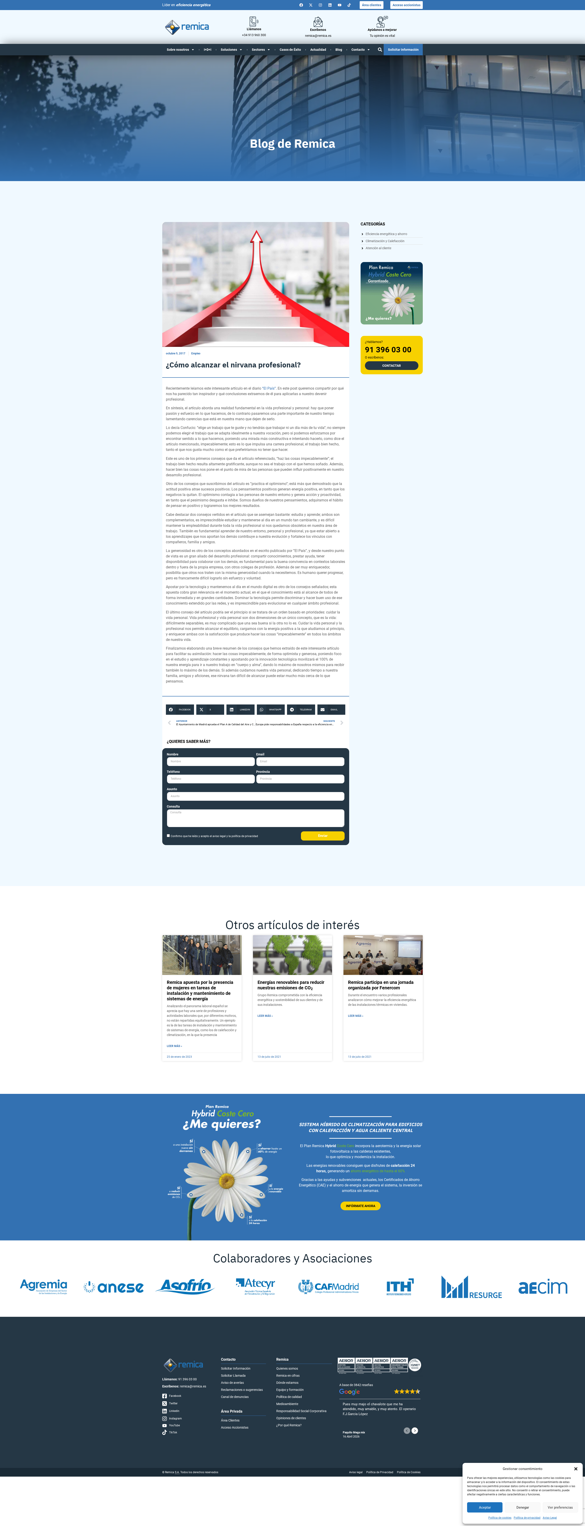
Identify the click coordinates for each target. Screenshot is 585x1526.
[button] (576, 1469)
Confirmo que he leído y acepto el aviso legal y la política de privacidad (214, 836)
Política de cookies (499, 1517)
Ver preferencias (560, 1507)
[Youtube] (339, 5)
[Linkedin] (330, 5)
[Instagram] (320, 5)
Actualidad (318, 49)
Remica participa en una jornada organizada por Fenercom (381, 985)
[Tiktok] (349, 5)
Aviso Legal (550, 1517)
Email (260, 754)
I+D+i (207, 49)
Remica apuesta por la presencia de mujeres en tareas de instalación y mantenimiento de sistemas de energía (200, 990)
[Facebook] (301, 5)
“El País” (269, 388)
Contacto (358, 49)
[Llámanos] (254, 21)
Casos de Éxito (290, 49)
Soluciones (229, 49)
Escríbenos (318, 30)
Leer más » (174, 1046)
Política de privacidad (527, 1517)
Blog (338, 49)
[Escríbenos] (318, 21)
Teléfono (173, 772)
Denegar (522, 1507)
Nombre (172, 754)
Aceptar (485, 1507)
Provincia (263, 772)
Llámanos (254, 29)
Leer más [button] (349, 1425)
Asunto (172, 789)
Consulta (173, 806)
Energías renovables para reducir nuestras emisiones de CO (291, 985)
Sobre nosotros (178, 49)
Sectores (258, 49)
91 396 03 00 (388, 349)
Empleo (195, 353)
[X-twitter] (310, 5)
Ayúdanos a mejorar (382, 30)
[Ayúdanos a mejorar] (382, 21)
